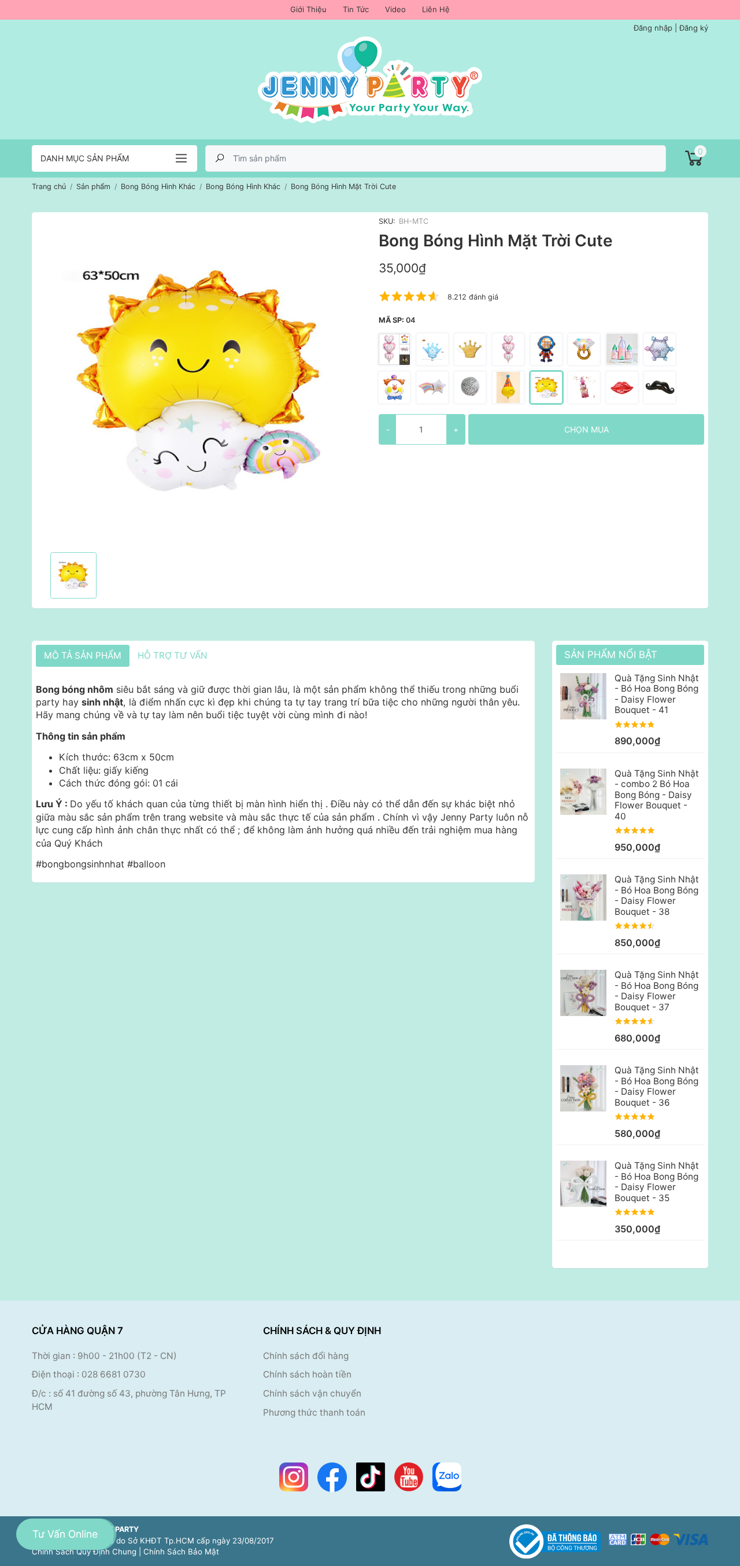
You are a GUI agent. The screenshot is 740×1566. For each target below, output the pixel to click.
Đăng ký (693, 27)
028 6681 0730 (114, 1374)
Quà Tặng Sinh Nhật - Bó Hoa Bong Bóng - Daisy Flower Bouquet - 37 (657, 990)
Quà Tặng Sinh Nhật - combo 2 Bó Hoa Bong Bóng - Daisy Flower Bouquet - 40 (657, 795)
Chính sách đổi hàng (306, 1355)
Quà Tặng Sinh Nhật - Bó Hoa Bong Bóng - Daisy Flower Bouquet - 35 (657, 1181)
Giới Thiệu (308, 9)
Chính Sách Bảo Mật (181, 1551)
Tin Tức (356, 9)
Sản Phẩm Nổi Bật (610, 654)
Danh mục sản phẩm (84, 158)
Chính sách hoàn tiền (307, 1374)
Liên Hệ (436, 9)
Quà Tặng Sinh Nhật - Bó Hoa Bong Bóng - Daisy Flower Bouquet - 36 (657, 1086)
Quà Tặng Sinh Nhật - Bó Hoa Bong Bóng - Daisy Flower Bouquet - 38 (657, 895)
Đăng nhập (653, 27)
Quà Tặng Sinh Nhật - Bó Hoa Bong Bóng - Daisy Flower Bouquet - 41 (657, 694)
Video (395, 9)
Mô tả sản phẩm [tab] (82, 655)
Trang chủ (49, 186)
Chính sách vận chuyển (312, 1393)
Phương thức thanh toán (314, 1412)
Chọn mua (586, 429)
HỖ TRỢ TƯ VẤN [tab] (173, 655)
